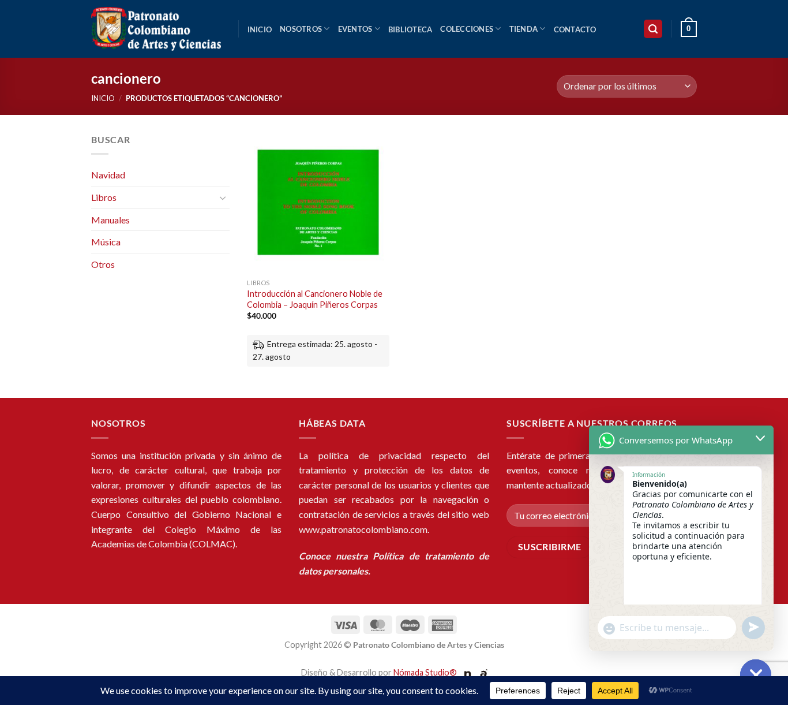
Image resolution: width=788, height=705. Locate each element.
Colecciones (466, 28)
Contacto (575, 29)
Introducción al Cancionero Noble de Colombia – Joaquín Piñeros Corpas (314, 299)
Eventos (355, 28)
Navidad (108, 174)
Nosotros (301, 28)
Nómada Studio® (425, 672)
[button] (653, 29)
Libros (104, 196)
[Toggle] (223, 197)
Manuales (110, 219)
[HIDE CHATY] (755, 675)
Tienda (523, 28)
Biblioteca (410, 29)
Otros (103, 263)
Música (106, 241)
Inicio (259, 29)
